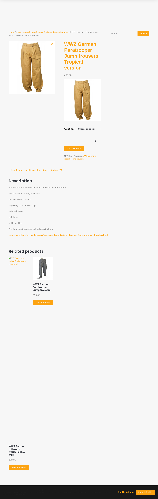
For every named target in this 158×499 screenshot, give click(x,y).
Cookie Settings (126, 492)
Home (11, 32)
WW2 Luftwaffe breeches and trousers (50, 32)
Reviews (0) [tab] (56, 170)
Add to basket (74, 148)
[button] (52, 44)
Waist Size (69, 129)
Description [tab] (16, 170)
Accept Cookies (145, 492)
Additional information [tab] (36, 170)
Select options (19, 467)
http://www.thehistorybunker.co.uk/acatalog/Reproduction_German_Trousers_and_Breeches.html (58, 235)
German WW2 (23, 32)
